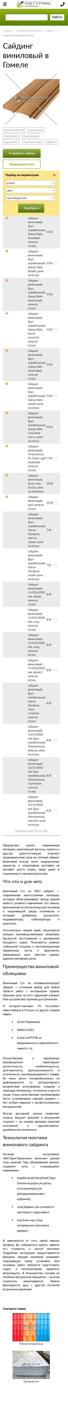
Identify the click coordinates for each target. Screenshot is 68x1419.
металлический (14, 130)
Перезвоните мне (21, 164)
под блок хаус (32, 142)
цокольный (36, 130)
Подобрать (31, 208)
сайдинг (51, 142)
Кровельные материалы (29, 30)
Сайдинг (50, 30)
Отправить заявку (22, 153)
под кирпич (11, 142)
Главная (8, 30)
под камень (31, 136)
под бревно (11, 136)
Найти (57, 17)
